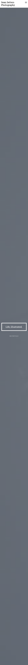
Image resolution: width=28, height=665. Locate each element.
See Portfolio (14, 336)
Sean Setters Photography (8, 3)
